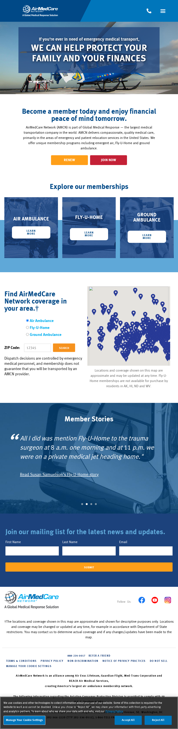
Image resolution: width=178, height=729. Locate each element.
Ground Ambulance (45, 335)
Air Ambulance (42, 321)
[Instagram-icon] (168, 600)
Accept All (128, 720)
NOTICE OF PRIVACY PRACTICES (123, 661)
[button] (163, 11)
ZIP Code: (12, 348)
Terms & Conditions (21, 661)
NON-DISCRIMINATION (83, 661)
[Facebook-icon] (142, 600)
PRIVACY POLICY (52, 661)
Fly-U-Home (39, 328)
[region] (89, 713)
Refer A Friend (99, 656)
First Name (13, 542)
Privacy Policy (114, 711)
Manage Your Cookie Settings (28, 666)
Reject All (158, 720)
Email (123, 542)
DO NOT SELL (159, 661)
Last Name (69, 542)
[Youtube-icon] (155, 600)
